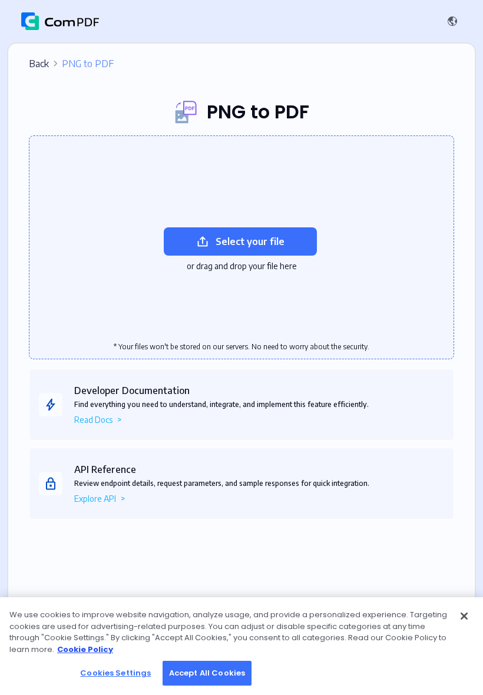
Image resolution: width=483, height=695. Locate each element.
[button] (455, 21)
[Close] (464, 616)
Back (71, 64)
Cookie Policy (85, 649)
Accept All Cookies (207, 673)
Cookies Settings (115, 673)
